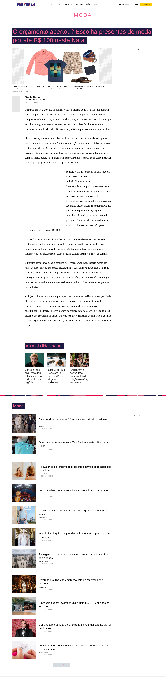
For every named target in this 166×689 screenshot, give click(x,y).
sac (119, 4)
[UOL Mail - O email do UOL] (126, 4)
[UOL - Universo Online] (37, 4)
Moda (83, 15)
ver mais (60, 665)
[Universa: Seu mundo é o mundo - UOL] (26, 4)
